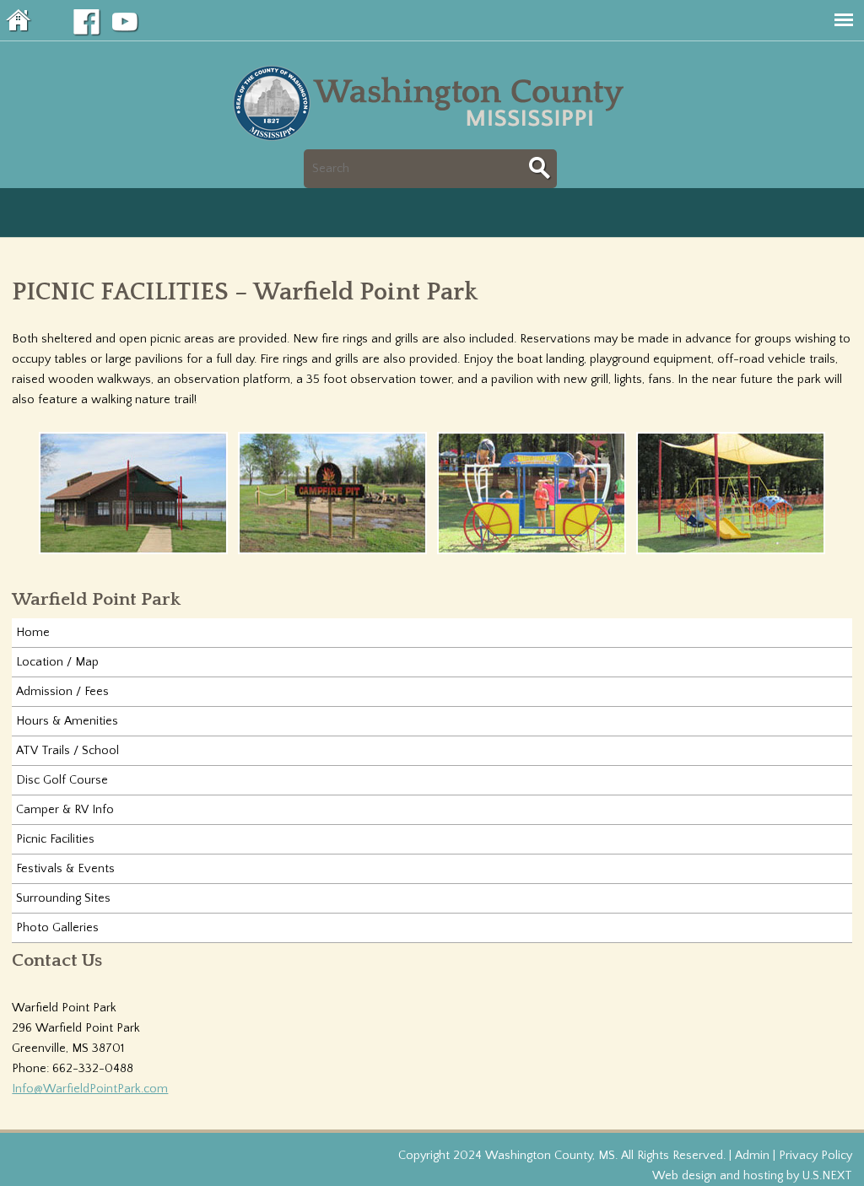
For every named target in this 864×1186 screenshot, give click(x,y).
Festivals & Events (65, 869)
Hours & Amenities (67, 721)
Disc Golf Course (62, 780)
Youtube (126, 22)
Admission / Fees (62, 691)
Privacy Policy (815, 1155)
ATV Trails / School (67, 750)
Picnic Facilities (55, 839)
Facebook (87, 22)
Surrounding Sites (63, 898)
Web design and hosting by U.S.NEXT (752, 1176)
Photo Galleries (57, 928)
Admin (752, 1155)
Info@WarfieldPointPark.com (90, 1089)
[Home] (432, 139)
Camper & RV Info (65, 810)
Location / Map (57, 662)
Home (19, 20)
